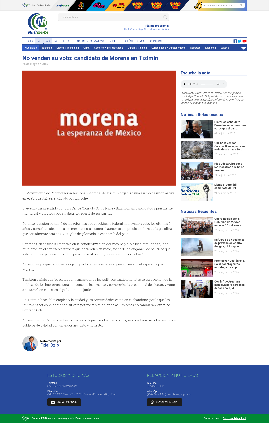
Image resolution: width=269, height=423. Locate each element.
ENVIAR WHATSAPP (167, 401)
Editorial (224, 47)
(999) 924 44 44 (155, 385)
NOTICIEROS (62, 41)
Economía (210, 47)
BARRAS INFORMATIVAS (90, 41)
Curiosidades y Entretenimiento (168, 47)
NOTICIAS (43, 41)
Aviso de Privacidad (234, 418)
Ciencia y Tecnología (68, 47)
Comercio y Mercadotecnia (108, 47)
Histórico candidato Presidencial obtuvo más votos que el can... (230, 125)
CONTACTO (157, 41)
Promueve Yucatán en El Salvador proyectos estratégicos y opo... (229, 264)
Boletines (46, 47)
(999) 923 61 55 (56, 385)
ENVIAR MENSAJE (67, 401)
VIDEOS (114, 41)
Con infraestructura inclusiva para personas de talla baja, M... (229, 285)
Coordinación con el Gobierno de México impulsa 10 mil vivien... (228, 222)
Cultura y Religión (137, 47)
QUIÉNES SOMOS (135, 41)
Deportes (195, 47)
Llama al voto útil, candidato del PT (225, 186)
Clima (86, 47)
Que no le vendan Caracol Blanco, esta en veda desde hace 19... (229, 146)
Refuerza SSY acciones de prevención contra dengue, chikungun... (229, 243)
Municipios (31, 47)
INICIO (29, 41)
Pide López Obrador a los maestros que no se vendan (229, 167)
